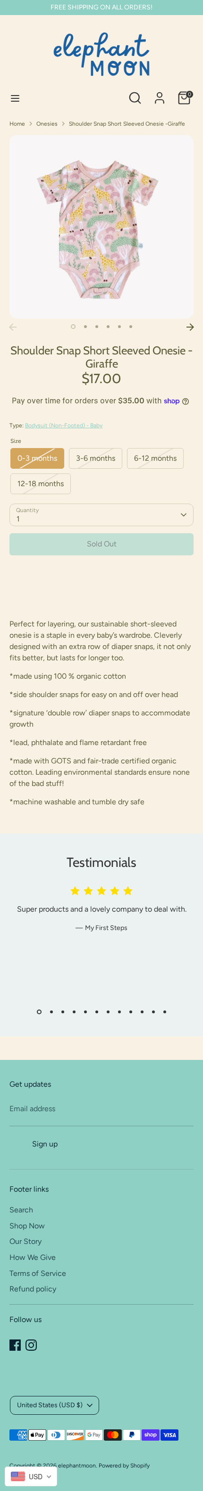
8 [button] (119, 1011)
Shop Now (27, 1225)
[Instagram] (31, 1345)
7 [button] (108, 1011)
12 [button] (164, 1011)
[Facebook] (15, 1345)
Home (17, 123)
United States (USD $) (50, 1405)
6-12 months (155, 458)
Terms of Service (37, 1273)
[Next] (190, 327)
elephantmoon (77, 1465)
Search (21, 1209)
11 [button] (153, 1011)
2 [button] (85, 326)
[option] (101, 227)
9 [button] (130, 1011)
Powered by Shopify (124, 1465)
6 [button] (130, 326)
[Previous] (12, 327)
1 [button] (73, 326)
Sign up (45, 1143)
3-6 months (95, 458)
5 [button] (119, 326)
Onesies (47, 123)
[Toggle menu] (15, 98)
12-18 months (40, 483)
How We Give (32, 1257)
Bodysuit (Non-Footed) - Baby (63, 425)
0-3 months (37, 458)
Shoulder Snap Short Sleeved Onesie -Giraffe (127, 123)
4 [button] (108, 326)
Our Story (25, 1241)
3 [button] (96, 326)
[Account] (159, 93)
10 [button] (142, 1011)
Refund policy (32, 1288)
